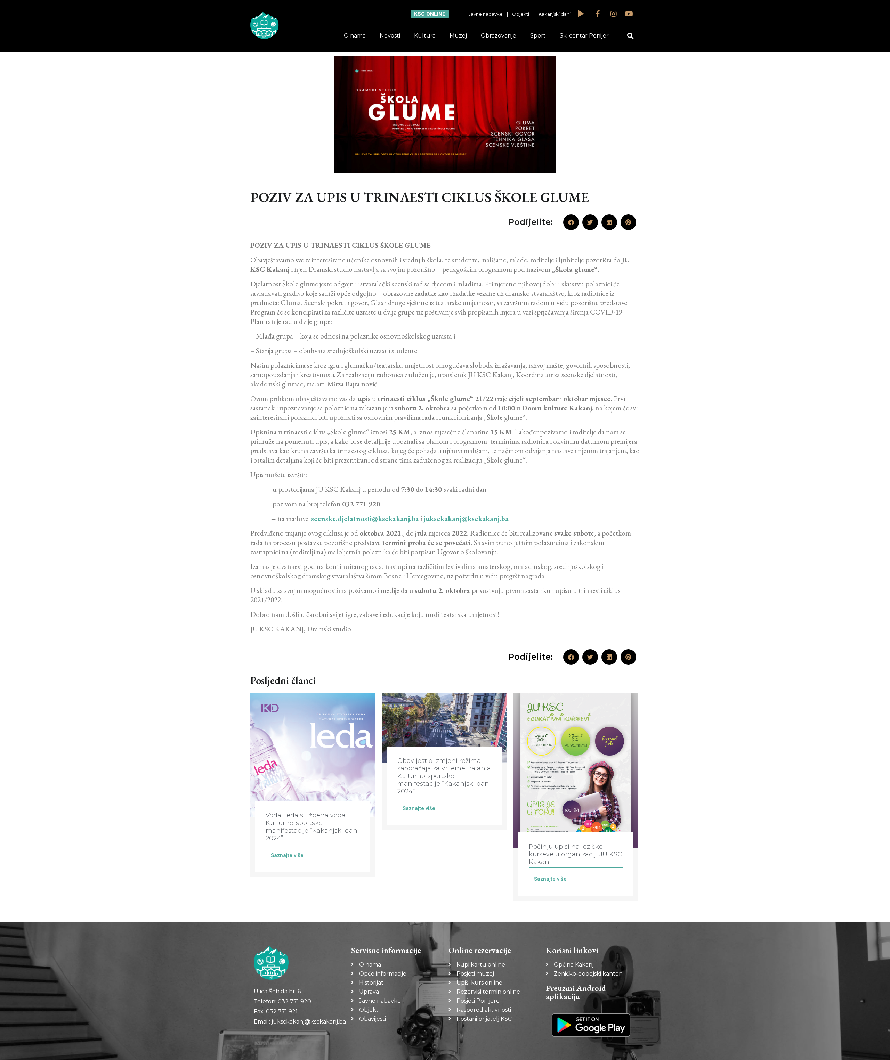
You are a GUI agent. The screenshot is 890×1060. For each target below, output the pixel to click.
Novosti (390, 35)
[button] (630, 36)
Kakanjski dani (555, 14)
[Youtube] (629, 14)
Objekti (520, 14)
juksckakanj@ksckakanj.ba (466, 518)
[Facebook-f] (598, 14)
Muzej (458, 35)
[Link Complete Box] (312, 785)
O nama (355, 35)
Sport (538, 35)
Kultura (425, 35)
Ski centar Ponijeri (585, 35)
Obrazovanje (498, 35)
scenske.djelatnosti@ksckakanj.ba (365, 518)
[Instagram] (614, 14)
